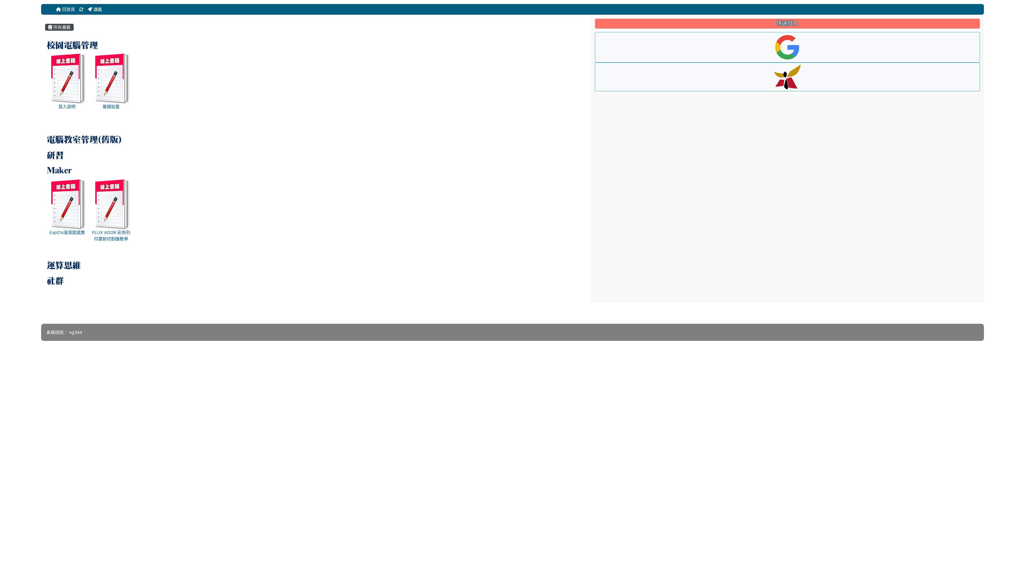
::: (55, 9)
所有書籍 (61, 27)
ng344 (75, 332)
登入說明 (67, 106)
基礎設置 (111, 106)
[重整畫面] (81, 9)
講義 (97, 9)
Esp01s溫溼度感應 (67, 232)
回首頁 (68, 9)
